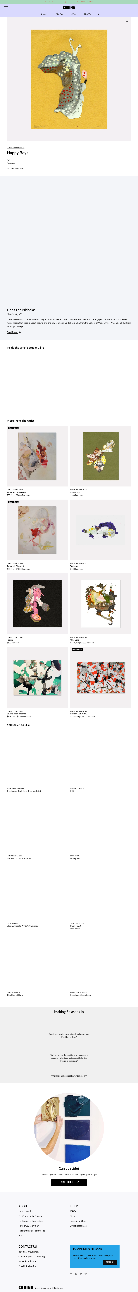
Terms (73, 1216)
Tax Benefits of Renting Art (31, 1231)
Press (21, 1235)
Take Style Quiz (78, 1221)
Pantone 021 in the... (78, 714)
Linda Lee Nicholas (15, 147)
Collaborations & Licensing (31, 1256)
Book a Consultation (28, 1252)
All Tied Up (75, 492)
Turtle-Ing (74, 566)
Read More (12, 332)
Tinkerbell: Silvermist (15, 566)
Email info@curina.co (28, 1266)
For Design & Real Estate (30, 1221)
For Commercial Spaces (30, 1216)
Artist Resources (78, 1226)
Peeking (10, 640)
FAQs (73, 1211)
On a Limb (74, 640)
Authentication (17, 169)
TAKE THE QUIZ (69, 1182)
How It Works (25, 1211)
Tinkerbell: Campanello (16, 492)
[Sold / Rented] (37, 456)
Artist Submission (27, 1261)
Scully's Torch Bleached (16, 714)
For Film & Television (28, 1226)
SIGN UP (110, 1262)
